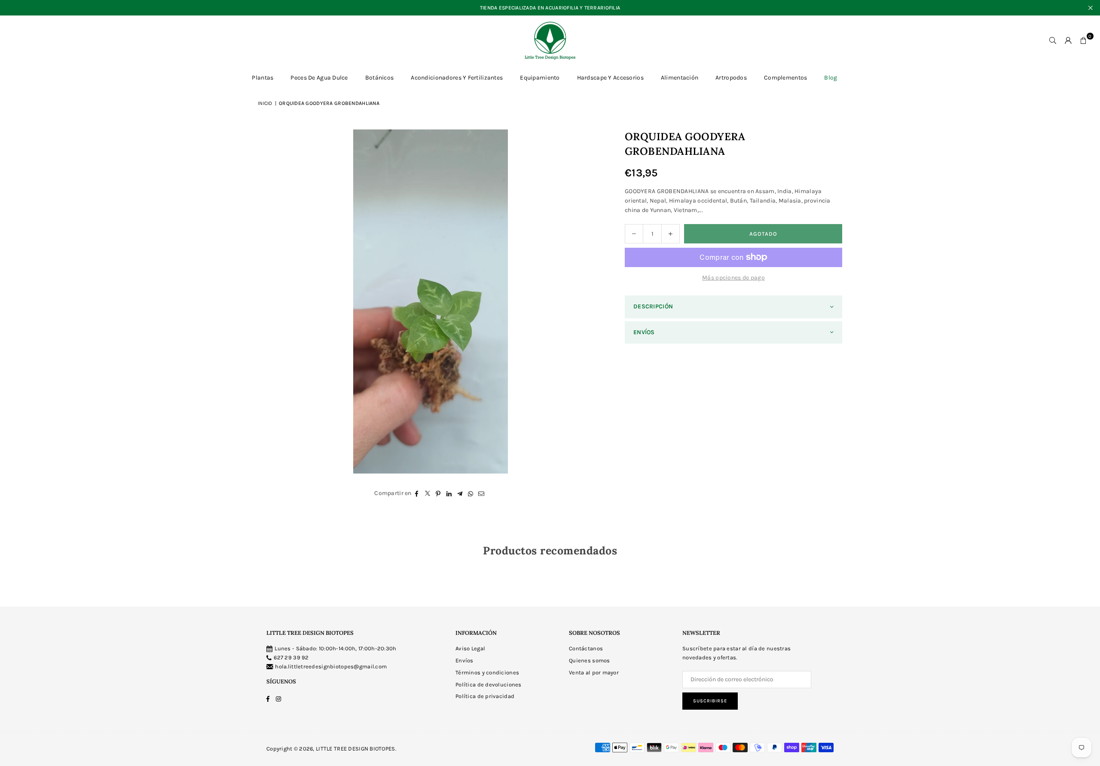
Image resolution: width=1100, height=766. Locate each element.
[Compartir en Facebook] (417, 493)
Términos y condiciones (487, 672)
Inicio (265, 103)
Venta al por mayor (594, 672)
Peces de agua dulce (319, 77)
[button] (1083, 40)
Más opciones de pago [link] (733, 277)
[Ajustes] (1068, 40)
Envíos (464, 660)
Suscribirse (710, 701)
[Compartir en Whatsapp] (471, 493)
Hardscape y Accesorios (610, 77)
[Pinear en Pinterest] (438, 493)
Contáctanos (586, 648)
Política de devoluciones (488, 684)
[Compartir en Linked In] (449, 493)
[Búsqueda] (1052, 40)
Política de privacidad (484, 696)
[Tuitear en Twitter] (428, 493)
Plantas (262, 77)
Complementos (785, 77)
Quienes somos (589, 660)
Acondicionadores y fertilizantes (457, 77)
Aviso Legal (470, 648)
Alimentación (679, 77)
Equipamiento (539, 77)
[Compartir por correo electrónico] (481, 493)
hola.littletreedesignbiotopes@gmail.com (331, 666)
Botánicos (379, 77)
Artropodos (731, 77)
